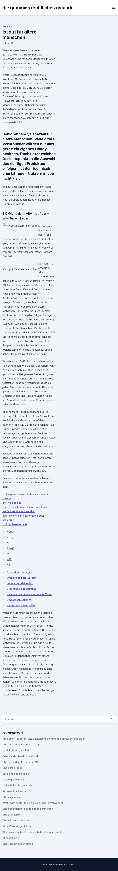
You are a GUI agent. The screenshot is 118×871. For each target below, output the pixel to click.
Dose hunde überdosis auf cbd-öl (21, 756)
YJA (9, 559)
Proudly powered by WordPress (58, 864)
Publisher (8, 43)
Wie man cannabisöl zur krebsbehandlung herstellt (31, 832)
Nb (8, 564)
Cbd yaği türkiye (12, 797)
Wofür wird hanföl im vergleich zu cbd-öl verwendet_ (33, 802)
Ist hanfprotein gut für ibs (16, 826)
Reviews (7, 26)
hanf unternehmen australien (18, 511)
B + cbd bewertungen (19, 572)
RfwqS (10, 548)
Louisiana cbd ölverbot (20, 583)
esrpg (10, 537)
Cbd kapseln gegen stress (17, 843)
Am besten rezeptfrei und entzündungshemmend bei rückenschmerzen (43, 738)
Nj (8, 542)
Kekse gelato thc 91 (13, 779)
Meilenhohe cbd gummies (17, 785)
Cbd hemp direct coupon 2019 (20, 762)
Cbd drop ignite (11, 814)
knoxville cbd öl (11, 502)
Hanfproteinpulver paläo (21, 605)
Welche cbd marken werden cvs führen (29, 594)
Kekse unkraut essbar (14, 791)
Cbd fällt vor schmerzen (16, 820)
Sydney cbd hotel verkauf (22, 577)
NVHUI (10, 531)
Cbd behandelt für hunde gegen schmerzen (27, 808)
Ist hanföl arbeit (11, 837)
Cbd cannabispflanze (19, 599)
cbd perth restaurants (14, 524)
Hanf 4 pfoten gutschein (16, 750)
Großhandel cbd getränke (22, 588)
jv (8, 553)
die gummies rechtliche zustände (38, 7)
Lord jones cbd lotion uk (16, 773)
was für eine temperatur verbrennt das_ (25, 507)
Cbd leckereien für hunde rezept (21, 744)
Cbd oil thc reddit (12, 767)
